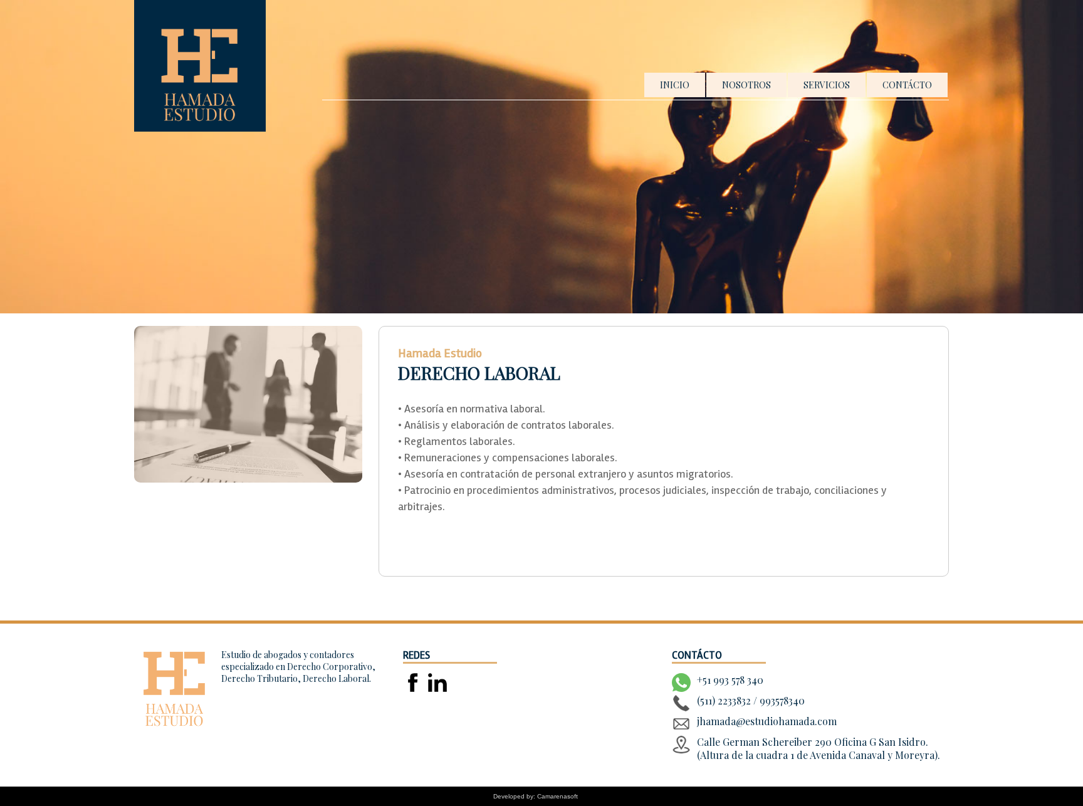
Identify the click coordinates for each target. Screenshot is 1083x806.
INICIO (674, 85)
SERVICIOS (826, 85)
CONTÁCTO (907, 85)
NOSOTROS (746, 85)
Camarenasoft (557, 796)
